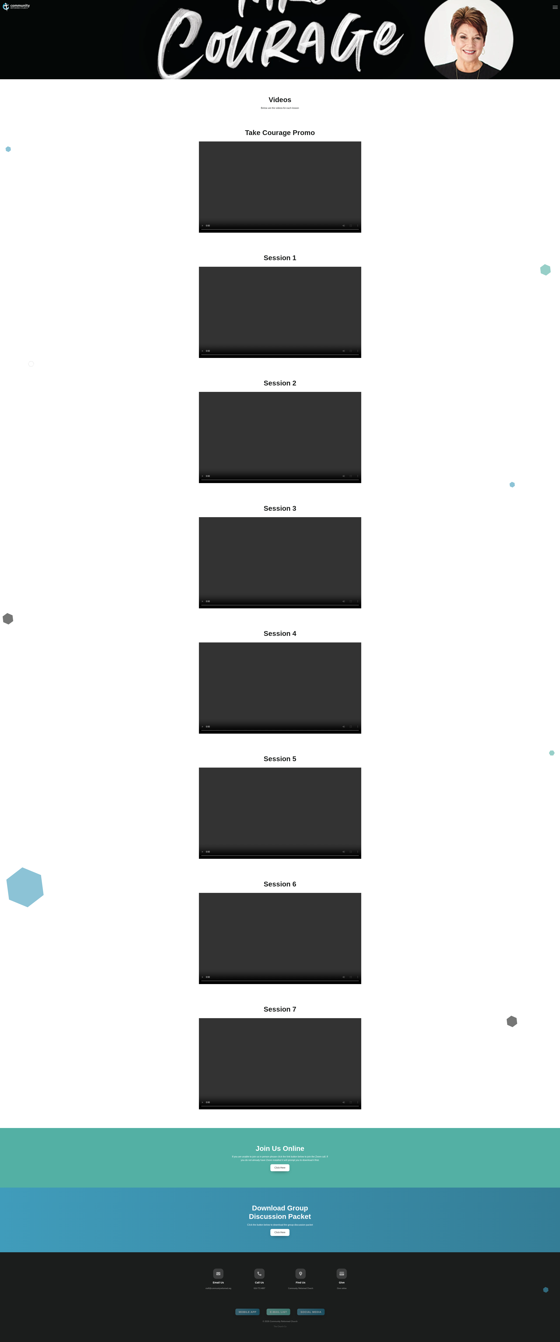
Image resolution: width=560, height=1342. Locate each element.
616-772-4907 (259, 1288)
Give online (341, 1288)
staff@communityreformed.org (218, 1288)
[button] (555, 7)
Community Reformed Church (300, 1288)
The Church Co (280, 1326)
